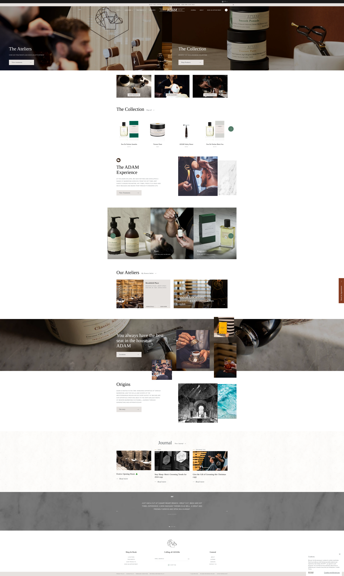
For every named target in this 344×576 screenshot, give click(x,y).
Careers (213, 561)
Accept (311, 573)
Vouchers (152, 10)
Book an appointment (214, 10)
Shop (118, 10)
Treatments (140, 10)
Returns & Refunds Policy (157, 573)
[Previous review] (117, 511)
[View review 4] (174, 526)
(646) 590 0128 (194, 573)
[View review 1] (169, 526)
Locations (128, 10)
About (202, 10)
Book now (164, 306)
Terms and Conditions (142, 573)
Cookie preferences (332, 573)
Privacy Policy (120, 573)
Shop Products (131, 561)
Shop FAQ (173, 565)
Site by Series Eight (222, 573)
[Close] (233, 5)
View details (150, 306)
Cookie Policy (130, 573)
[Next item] (231, 129)
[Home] (172, 543)
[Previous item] (113, 236)
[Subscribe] (188, 559)
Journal (193, 10)
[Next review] (227, 511)
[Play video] (198, 176)
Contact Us (213, 564)
